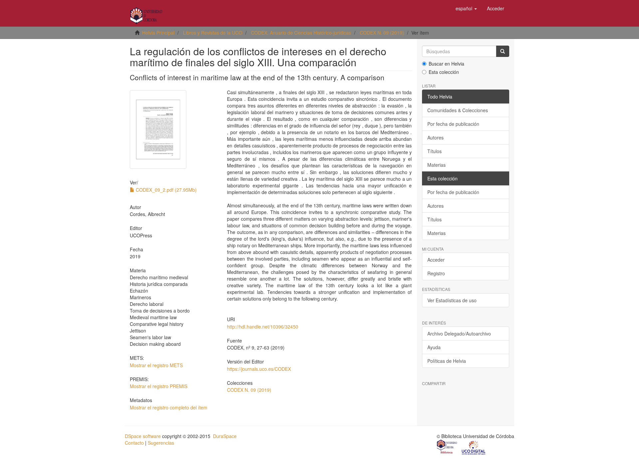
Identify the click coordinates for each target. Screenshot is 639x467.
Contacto (134, 442)
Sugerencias (161, 442)
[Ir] (502, 51)
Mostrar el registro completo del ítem (168, 407)
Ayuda (434, 347)
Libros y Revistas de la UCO (212, 32)
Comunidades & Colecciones (457, 110)
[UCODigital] (474, 447)
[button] (466, 8)
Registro (436, 273)
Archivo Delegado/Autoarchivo (459, 333)
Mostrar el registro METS (156, 365)
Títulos (434, 151)
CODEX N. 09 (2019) (382, 32)
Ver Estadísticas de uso (452, 300)
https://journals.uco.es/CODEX (259, 368)
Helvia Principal (158, 32)
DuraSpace (225, 436)
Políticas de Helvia (446, 360)
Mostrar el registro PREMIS (158, 386)
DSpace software (143, 436)
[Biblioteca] (447, 447)
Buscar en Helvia (446, 63)
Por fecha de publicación (453, 123)
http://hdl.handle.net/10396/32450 (262, 326)
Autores (435, 137)
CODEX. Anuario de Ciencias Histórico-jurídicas (301, 32)
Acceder (436, 259)
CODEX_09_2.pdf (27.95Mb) (165, 189)
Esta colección (444, 72)
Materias (436, 164)
